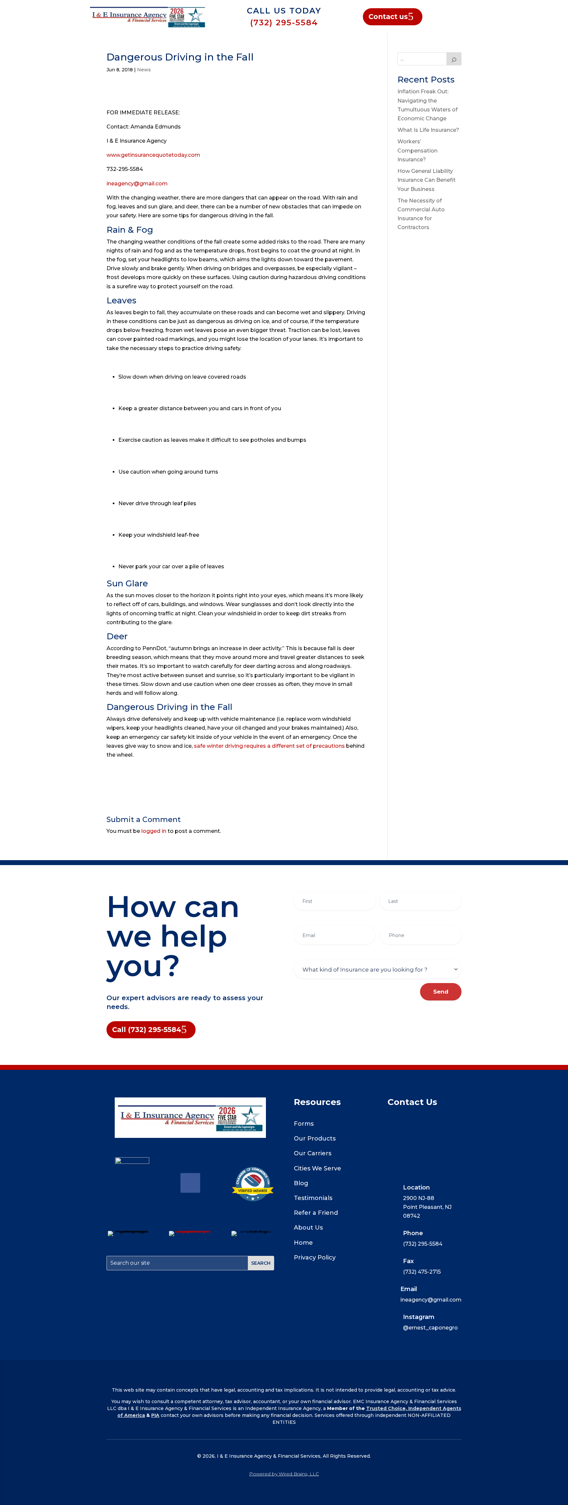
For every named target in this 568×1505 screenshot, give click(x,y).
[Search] (454, 58)
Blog (301, 1183)
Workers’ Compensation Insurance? (417, 150)
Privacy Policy (315, 1257)
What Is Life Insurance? (428, 130)
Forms (304, 1123)
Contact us (388, 16)
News (144, 70)
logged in (153, 831)
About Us (308, 1227)
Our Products (315, 1138)
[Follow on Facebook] (190, 1183)
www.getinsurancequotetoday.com (153, 155)
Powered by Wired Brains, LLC (284, 1474)
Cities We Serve (317, 1168)
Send (440, 991)
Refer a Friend (316, 1212)
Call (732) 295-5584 (146, 1029)
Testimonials (313, 1198)
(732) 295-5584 (284, 22)
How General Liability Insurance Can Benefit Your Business (426, 180)
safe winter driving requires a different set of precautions (269, 746)
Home (303, 1242)
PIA (155, 1415)
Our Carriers (312, 1153)
